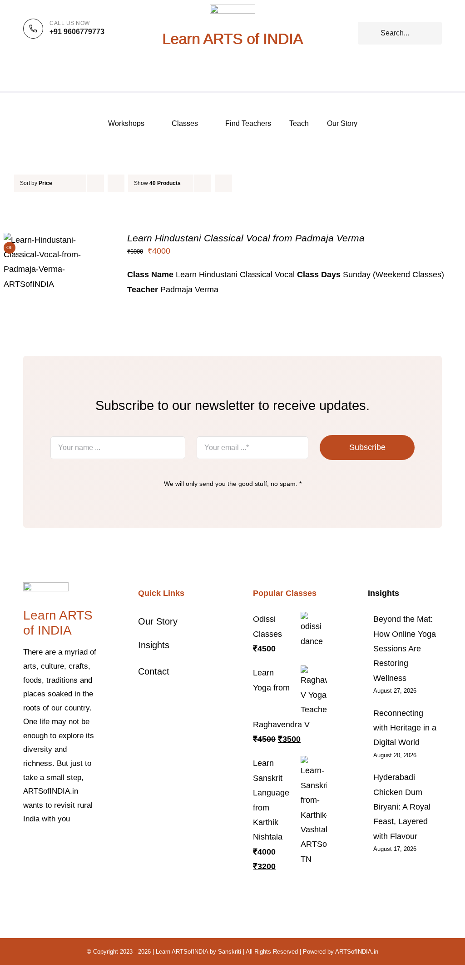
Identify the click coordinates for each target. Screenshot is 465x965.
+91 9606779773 (76, 31)
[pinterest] (69, 846)
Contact (153, 671)
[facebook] (26, 846)
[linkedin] (26, 863)
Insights (153, 645)
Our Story (158, 621)
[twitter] (40, 846)
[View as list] (241, 183)
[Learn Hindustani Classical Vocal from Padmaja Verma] (56, 240)
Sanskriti (229, 951)
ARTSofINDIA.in (356, 951)
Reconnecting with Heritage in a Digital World (404, 728)
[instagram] (55, 846)
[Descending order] (116, 183)
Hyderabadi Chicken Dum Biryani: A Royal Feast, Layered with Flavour (401, 807)
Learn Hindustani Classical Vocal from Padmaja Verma (246, 238)
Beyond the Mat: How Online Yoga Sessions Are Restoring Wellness (404, 649)
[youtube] (84, 846)
